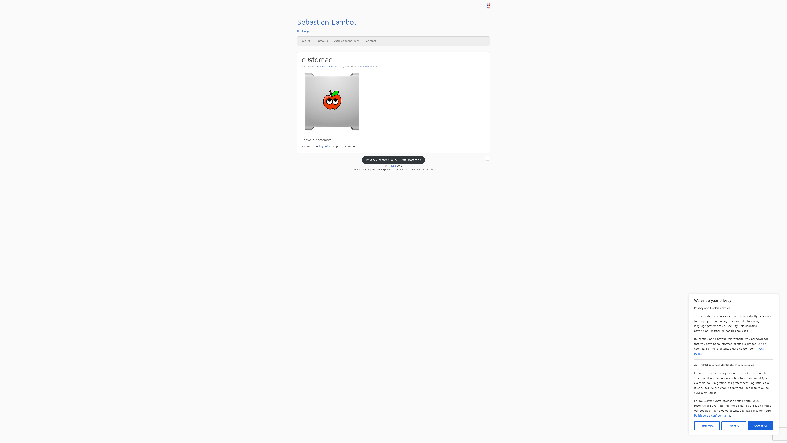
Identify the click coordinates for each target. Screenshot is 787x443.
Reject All (734, 425)
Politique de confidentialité (712, 415)
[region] (734, 364)
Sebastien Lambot (324, 67)
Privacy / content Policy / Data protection (393, 159)
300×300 (367, 67)
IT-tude (392, 165)
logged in (325, 146)
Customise (707, 425)
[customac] (332, 132)
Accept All (760, 425)
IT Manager (326, 25)
